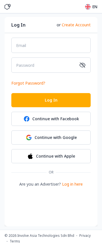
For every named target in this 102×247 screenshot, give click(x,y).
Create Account (76, 24)
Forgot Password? (28, 83)
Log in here (72, 184)
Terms (15, 241)
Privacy (85, 235)
